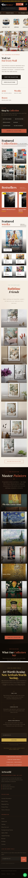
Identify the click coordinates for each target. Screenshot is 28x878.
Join (23, 859)
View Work (7, 249)
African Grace (6, 122)
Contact (3, 844)
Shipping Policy (5, 804)
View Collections (9, 82)
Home (2, 818)
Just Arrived (7, 261)
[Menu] (26, 4)
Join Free (14, 739)
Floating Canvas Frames (7, 830)
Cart (20, 4)
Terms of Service (5, 809)
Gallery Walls (4, 832)
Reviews (3, 838)
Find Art (22, 8)
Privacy (13, 873)
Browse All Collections (14, 130)
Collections (4, 821)
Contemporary (6, 125)
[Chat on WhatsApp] (25, 875)
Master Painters (19, 118)
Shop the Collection (11, 77)
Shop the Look (5, 827)
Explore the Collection (14, 461)
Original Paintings (5, 835)
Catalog (3, 824)
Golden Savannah (18, 125)
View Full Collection (14, 637)
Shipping (3, 873)
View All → (23, 224)
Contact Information (6, 798)
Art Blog (3, 841)
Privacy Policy (4, 807)
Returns (8, 873)
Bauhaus (15, 122)
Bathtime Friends (7, 118)
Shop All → (23, 187)
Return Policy (4, 801)
